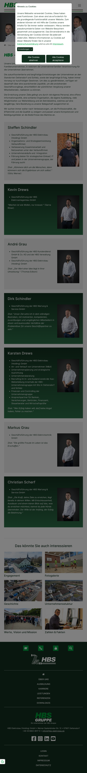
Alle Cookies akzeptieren (58, 58)
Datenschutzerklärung (27, 44)
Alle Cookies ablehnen (33, 58)
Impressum (58, 44)
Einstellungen (23, 49)
